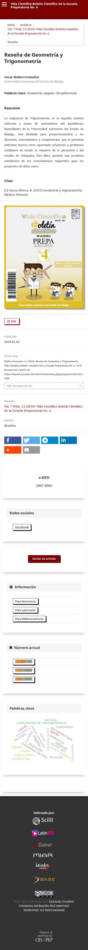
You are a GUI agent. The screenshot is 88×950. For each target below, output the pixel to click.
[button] (12, 440)
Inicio (11, 25)
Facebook (22, 527)
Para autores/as (25, 610)
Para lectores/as (25, 601)
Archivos (26, 25)
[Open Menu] (4, 4)
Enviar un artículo (44, 558)
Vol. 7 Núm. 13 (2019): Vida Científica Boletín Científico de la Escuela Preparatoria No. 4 (43, 31)
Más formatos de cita (19, 386)
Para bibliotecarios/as (29, 619)
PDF (13, 321)
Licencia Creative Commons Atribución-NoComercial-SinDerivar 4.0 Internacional (46, 905)
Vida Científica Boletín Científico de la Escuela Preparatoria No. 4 (44, 5)
